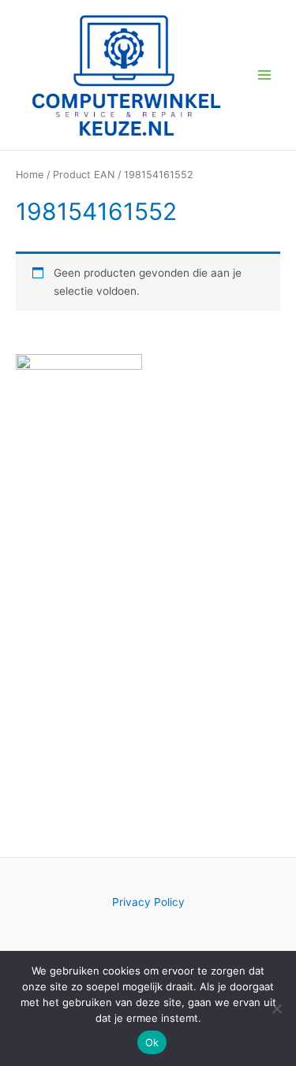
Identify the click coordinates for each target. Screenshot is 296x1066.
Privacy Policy (148, 902)
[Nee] (276, 1008)
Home (29, 175)
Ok (152, 1042)
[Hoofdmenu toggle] (264, 74)
